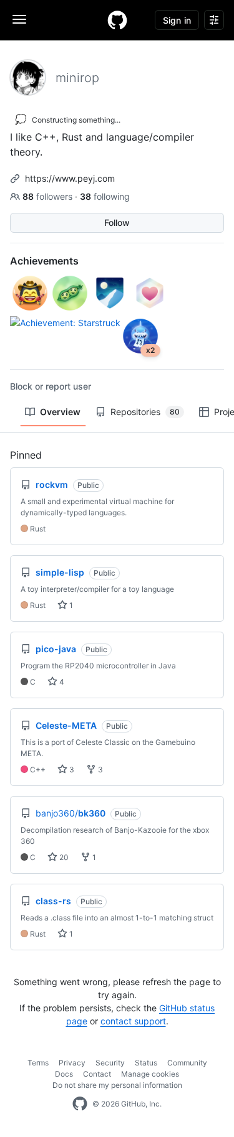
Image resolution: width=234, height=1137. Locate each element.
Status (146, 1062)
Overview (60, 411)
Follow (117, 222)
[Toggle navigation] (19, 19)
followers (48, 196)
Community (187, 1062)
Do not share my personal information (117, 1085)
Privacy (72, 1062)
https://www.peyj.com (70, 178)
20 (63, 857)
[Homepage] (117, 20)
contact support (133, 1021)
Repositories (145, 411)
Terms (38, 1062)
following (105, 196)
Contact (97, 1074)
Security (110, 1062)
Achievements (44, 261)
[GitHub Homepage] (79, 1104)
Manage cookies (150, 1074)
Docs (64, 1074)
